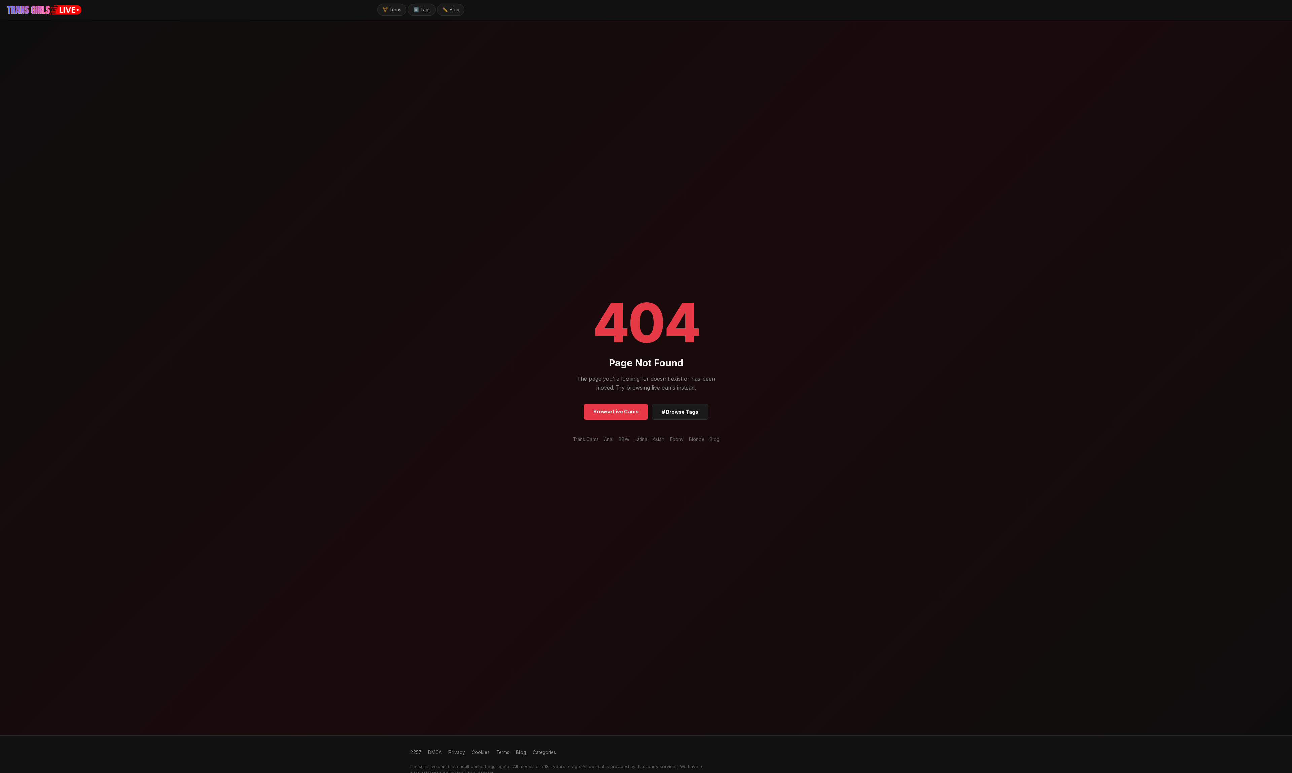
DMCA (435, 752)
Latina (641, 439)
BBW (624, 439)
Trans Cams (586, 439)
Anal (608, 439)
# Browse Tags (680, 412)
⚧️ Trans (391, 9)
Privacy (456, 752)
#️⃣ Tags (422, 9)
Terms (502, 752)
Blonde (696, 439)
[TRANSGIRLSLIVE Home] (44, 10)
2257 (415, 752)
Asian (659, 439)
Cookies (481, 752)
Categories (544, 752)
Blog (714, 439)
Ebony (677, 439)
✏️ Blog (450, 9)
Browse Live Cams (616, 411)
